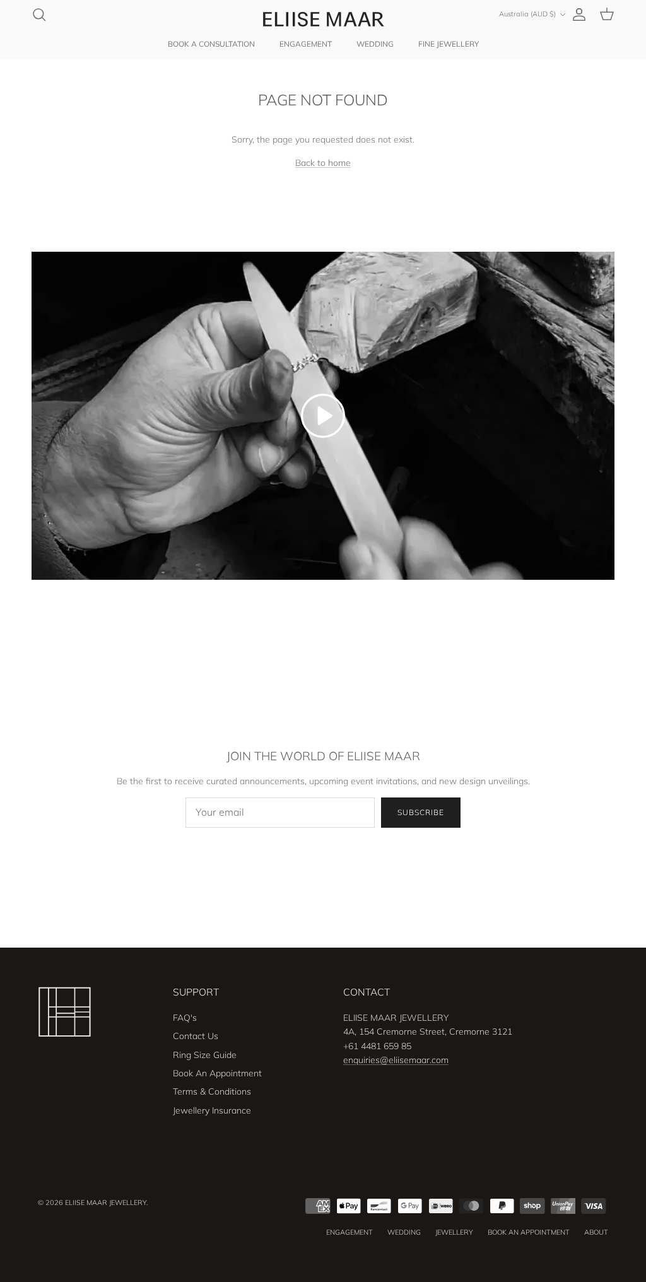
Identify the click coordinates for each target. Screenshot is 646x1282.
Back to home (323, 162)
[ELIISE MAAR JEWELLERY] (323, 18)
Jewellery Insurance (212, 1110)
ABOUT (596, 1232)
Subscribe (420, 812)
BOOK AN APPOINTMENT (529, 1232)
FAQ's (185, 1017)
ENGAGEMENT (305, 44)
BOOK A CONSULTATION (211, 44)
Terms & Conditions (212, 1091)
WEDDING (375, 44)
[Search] (39, 14)
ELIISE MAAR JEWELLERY (105, 1202)
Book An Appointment (217, 1073)
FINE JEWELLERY (448, 44)
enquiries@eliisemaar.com (396, 1060)
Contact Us (195, 1036)
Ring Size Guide (205, 1055)
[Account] (577, 14)
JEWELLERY (454, 1232)
